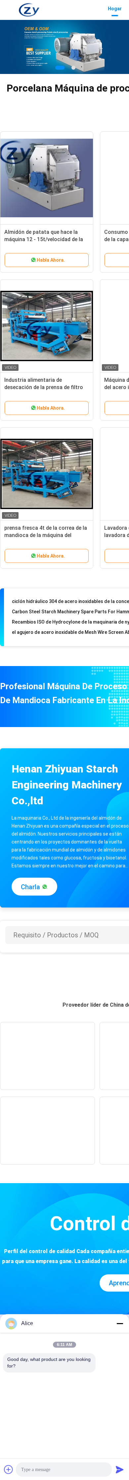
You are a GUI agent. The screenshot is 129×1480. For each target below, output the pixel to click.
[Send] (119, 1469)
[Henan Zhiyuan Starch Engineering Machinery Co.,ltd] (29, 10)
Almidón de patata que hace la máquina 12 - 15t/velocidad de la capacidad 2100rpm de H (43, 239)
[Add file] (8, 1469)
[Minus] (120, 1323)
